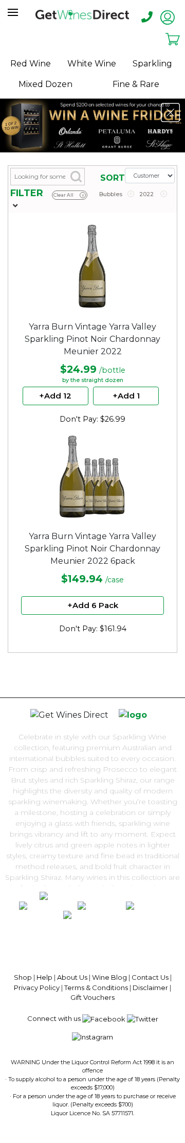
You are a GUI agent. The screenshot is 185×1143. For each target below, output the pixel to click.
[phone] (147, 17)
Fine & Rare (136, 84)
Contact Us (150, 977)
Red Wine (30, 63)
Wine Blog (109, 977)
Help (44, 977)
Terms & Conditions (96, 987)
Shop (23, 977)
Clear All (68, 195)
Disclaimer (150, 987)
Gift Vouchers (92, 997)
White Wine (91, 63)
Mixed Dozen (45, 84)
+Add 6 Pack (92, 605)
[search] (30, 12)
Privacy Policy (37, 987)
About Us (72, 977)
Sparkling (152, 63)
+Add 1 (126, 396)
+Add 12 (55, 396)
